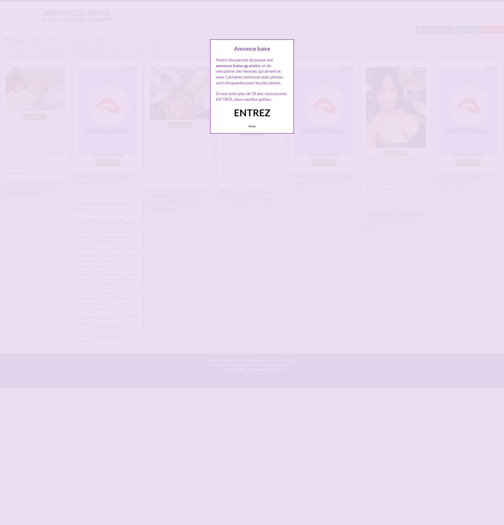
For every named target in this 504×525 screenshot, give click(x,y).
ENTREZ (252, 112)
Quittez (252, 126)
